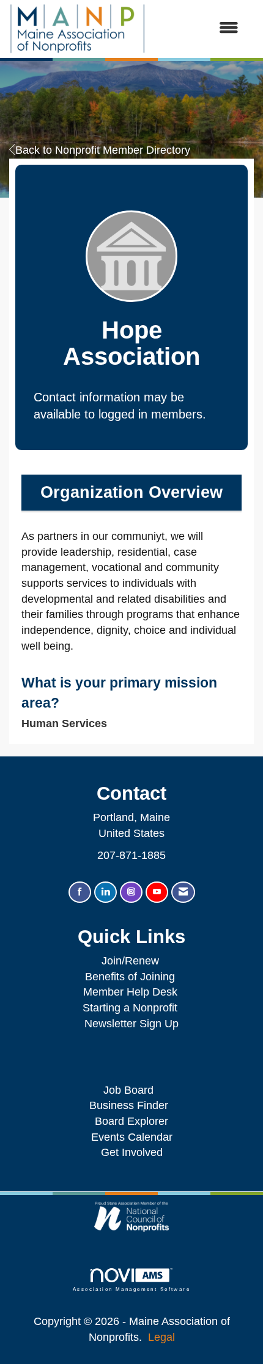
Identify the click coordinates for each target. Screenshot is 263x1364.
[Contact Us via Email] (183, 892)
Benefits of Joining (130, 977)
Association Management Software (131, 1289)
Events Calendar (131, 1137)
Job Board (131, 1090)
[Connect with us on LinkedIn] (105, 892)
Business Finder (131, 1105)
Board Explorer (131, 1121)
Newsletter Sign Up (131, 1024)
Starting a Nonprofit (130, 1008)
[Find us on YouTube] (157, 892)
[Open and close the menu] (198, 29)
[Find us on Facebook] (80, 892)
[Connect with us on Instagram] (131, 892)
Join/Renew (130, 961)
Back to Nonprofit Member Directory (102, 150)
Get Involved (132, 1152)
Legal (161, 1337)
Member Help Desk (130, 992)
